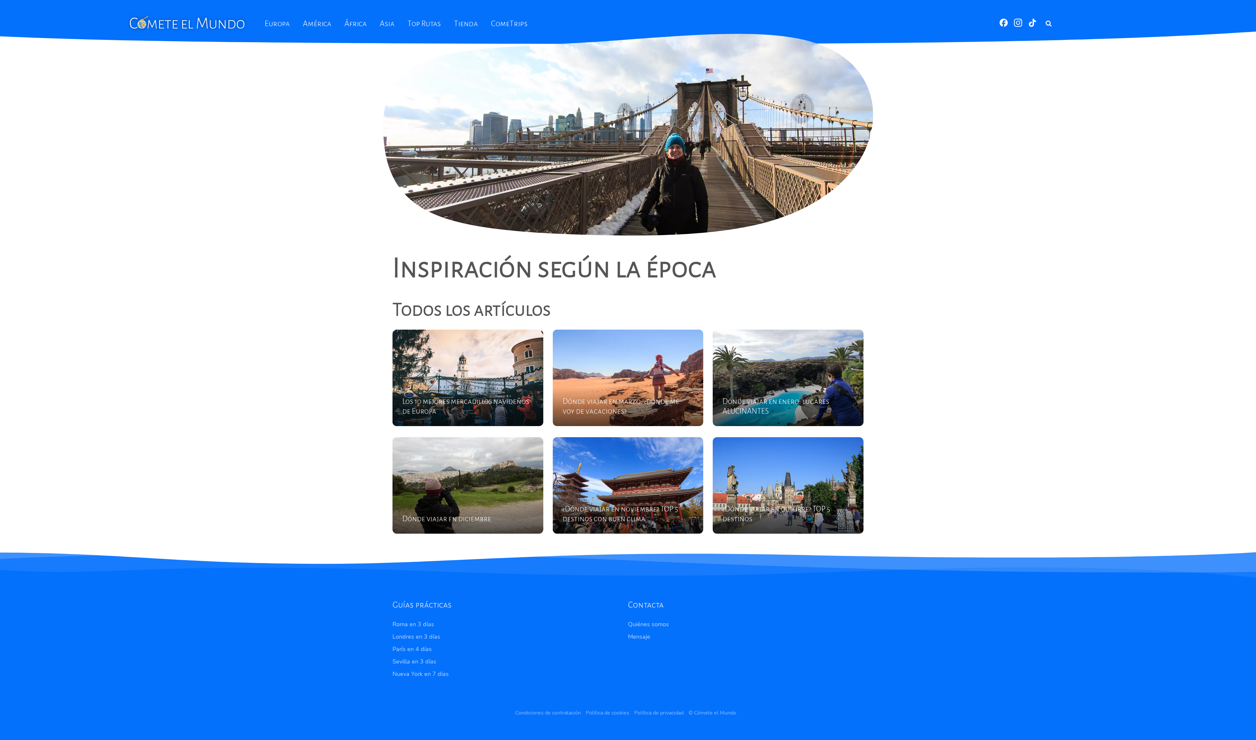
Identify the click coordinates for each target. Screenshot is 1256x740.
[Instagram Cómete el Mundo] (1018, 25)
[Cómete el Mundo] (188, 22)
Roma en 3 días (413, 624)
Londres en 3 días (416, 636)
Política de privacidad (659, 712)
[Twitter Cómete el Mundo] (1032, 25)
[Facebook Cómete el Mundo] (1004, 25)
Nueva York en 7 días (420, 674)
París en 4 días (412, 649)
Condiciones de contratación (548, 712)
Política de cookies (607, 712)
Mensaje (639, 636)
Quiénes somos (648, 624)
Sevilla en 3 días (414, 661)
